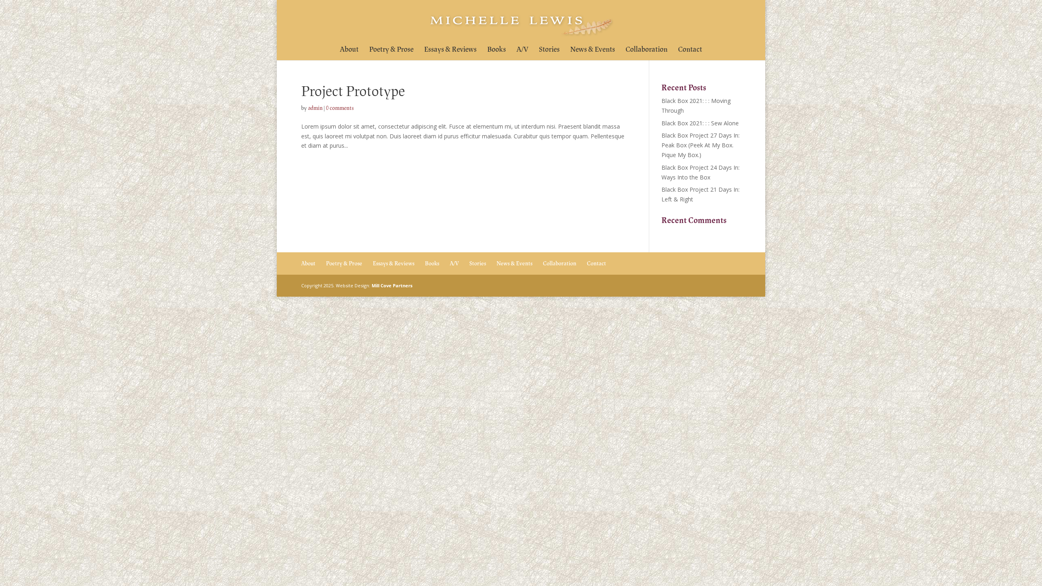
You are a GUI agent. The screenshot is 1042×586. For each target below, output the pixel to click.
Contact (690, 50)
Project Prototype (353, 91)
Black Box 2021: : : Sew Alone (700, 123)
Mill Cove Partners (392, 285)
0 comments (340, 108)
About (349, 50)
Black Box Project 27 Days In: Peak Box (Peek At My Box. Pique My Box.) (700, 145)
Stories (549, 50)
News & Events (592, 50)
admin (315, 108)
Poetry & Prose (391, 50)
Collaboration (647, 50)
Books (496, 50)
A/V (522, 50)
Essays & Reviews (450, 50)
